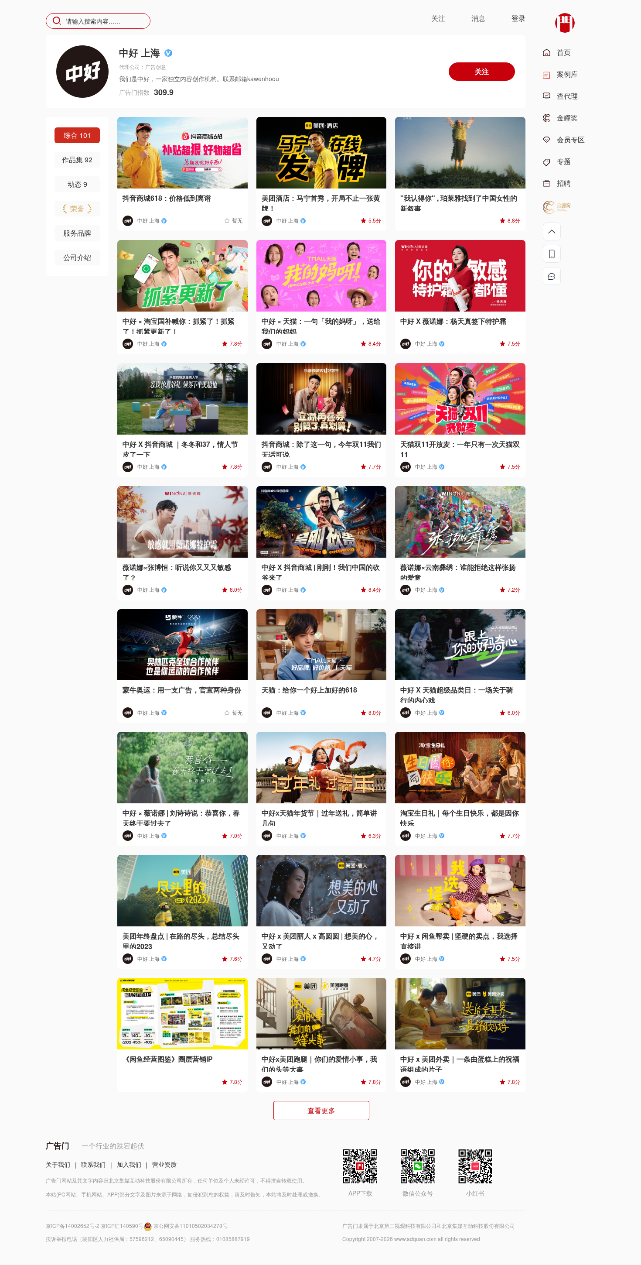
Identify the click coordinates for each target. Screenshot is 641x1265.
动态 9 (77, 184)
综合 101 (77, 135)
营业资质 (164, 1164)
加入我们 (129, 1164)
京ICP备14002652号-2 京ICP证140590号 (94, 1225)
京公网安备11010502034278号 (190, 1225)
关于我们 (58, 1164)
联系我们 (93, 1164)
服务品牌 (77, 233)
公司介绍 (77, 257)
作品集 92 (77, 159)
